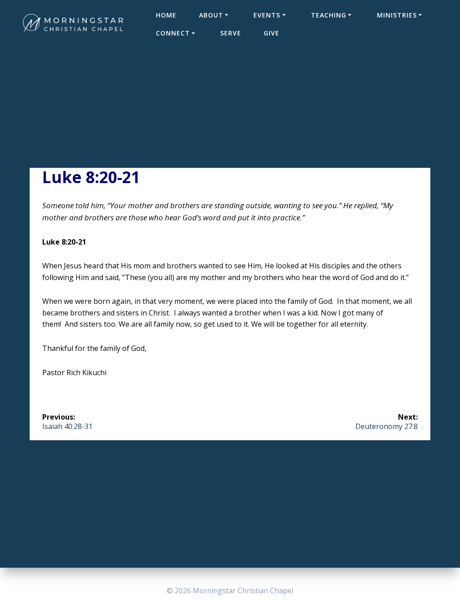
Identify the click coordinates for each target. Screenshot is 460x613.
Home (166, 15)
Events (266, 15)
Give (271, 33)
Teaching (328, 15)
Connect (173, 33)
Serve (230, 33)
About (211, 15)
